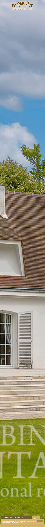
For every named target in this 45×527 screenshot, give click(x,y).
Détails (36, 518)
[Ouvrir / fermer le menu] (22, 525)
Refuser (40, 523)
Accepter (40, 521)
